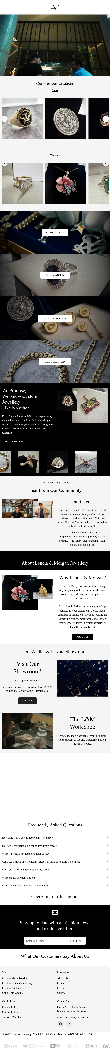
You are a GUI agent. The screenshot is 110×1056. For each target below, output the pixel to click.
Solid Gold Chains (55, 362)
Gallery (61, 992)
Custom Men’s (55, 232)
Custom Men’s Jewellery (15, 978)
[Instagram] (69, 1023)
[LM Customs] (55, 7)
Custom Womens (55, 275)
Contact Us (63, 983)
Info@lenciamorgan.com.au (72, 1017)
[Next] (106, 119)
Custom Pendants (11, 987)
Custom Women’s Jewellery (17, 983)
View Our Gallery (13, 441)
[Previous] (4, 119)
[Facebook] (60, 1023)
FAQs (60, 987)
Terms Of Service (11, 1017)
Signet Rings (16, 416)
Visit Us (27, 700)
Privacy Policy (10, 1007)
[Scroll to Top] (104, 1040)
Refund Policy (10, 1012)
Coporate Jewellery (55, 318)
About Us (82, 637)
